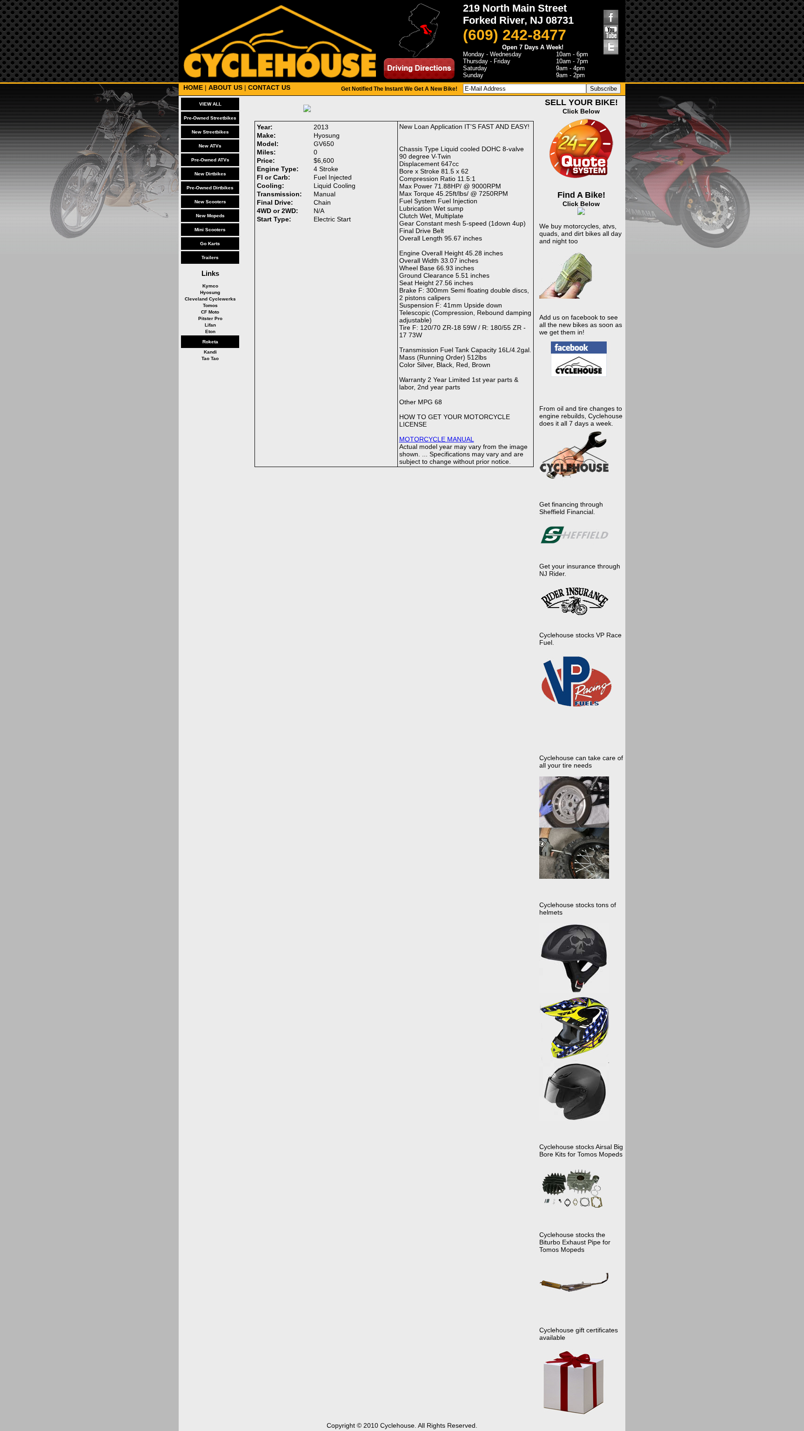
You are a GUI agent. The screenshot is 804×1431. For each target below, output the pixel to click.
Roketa (210, 341)
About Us (225, 87)
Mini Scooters (210, 229)
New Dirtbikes (210, 173)
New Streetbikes (210, 131)
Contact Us (269, 87)
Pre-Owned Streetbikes (210, 117)
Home (193, 87)
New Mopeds (210, 215)
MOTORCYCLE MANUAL (436, 439)
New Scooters (210, 201)
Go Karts (210, 243)
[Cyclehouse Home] (279, 75)
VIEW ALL (210, 104)
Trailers (210, 257)
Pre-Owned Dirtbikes (210, 187)
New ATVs (210, 145)
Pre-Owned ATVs (210, 159)
